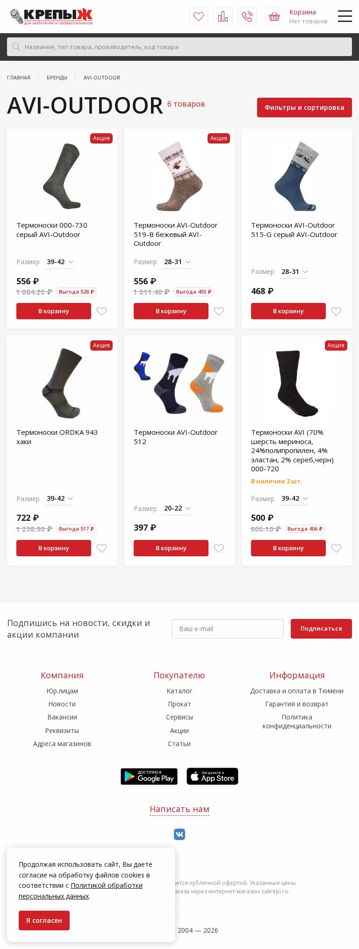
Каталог (179, 690)
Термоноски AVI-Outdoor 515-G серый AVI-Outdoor (294, 229)
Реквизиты (62, 730)
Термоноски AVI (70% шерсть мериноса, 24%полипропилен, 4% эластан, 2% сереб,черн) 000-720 (292, 450)
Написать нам (179, 808)
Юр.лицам (62, 690)
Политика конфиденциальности (297, 721)
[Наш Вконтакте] (179, 834)
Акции (179, 730)
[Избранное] (198, 16)
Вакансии (62, 716)
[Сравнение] (223, 16)
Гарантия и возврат (297, 703)
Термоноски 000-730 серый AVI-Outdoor (51, 229)
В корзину (53, 311)
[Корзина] (274, 16)
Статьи (179, 743)
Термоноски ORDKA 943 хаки (57, 436)
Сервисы (179, 716)
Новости (62, 703)
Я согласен (44, 920)
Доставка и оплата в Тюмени (297, 690)
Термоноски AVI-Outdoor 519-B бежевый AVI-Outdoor (176, 234)
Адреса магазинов (62, 743)
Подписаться (321, 628)
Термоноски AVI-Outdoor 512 (176, 436)
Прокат (179, 703)
